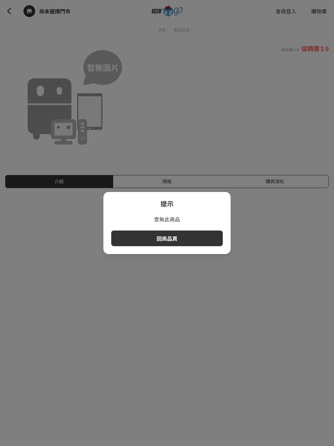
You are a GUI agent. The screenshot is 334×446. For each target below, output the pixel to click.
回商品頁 (167, 238)
